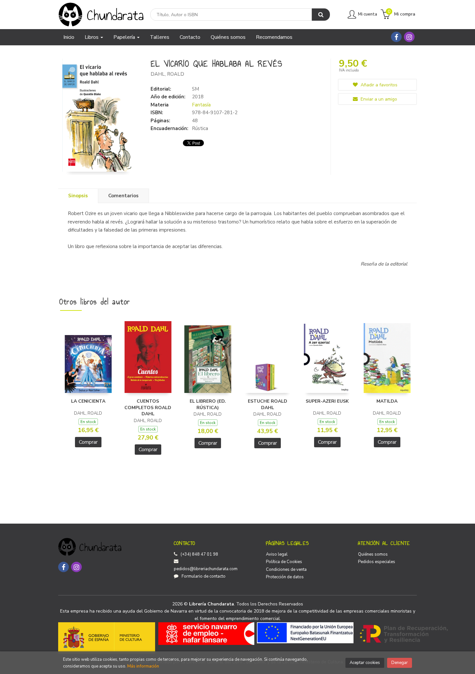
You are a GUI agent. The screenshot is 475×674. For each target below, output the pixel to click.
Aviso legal (277, 554)
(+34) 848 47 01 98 (199, 554)
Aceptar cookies (365, 663)
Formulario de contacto (204, 576)
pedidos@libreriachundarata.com (206, 569)
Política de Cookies (284, 562)
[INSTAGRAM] (409, 37)
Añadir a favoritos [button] (378, 85)
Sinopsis (78, 195)
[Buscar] (321, 14)
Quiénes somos (373, 554)
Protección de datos (285, 577)
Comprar (88, 442)
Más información (143, 666)
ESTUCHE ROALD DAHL (267, 404)
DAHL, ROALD (167, 74)
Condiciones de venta (286, 569)
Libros (92, 37)
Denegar (399, 663)
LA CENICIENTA (88, 401)
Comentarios (123, 195)
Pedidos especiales (376, 562)
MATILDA (386, 401)
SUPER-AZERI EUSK (327, 401)
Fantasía (201, 105)
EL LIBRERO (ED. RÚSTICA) (208, 404)
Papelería (124, 37)
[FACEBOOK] (396, 37)
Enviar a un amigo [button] (378, 99)
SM (195, 89)
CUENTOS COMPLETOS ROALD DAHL (147, 407)
